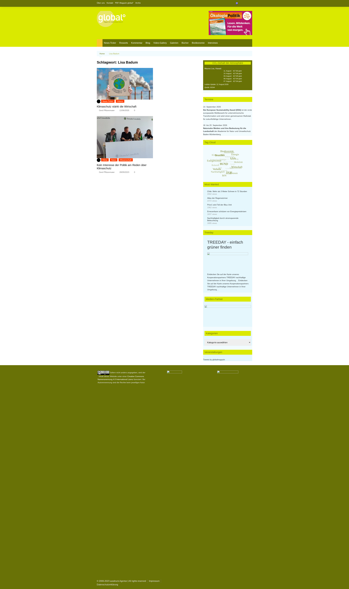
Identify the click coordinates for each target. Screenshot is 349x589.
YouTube (250, 3)
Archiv (138, 3)
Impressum (154, 581)
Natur (113, 160)
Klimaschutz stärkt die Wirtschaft (116, 106)
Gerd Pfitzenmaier (107, 110)
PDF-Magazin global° (124, 3)
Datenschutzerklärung (107, 584)
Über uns (101, 3)
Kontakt (110, 3)
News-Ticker (110, 43)
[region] (227, 313)
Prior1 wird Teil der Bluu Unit (219, 205)
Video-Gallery (160, 43)
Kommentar (136, 43)
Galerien (174, 43)
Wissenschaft (125, 160)
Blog (148, 43)
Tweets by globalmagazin (214, 359)
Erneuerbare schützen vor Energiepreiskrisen (226, 211)
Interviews (213, 43)
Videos (120, 101)
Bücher (185, 43)
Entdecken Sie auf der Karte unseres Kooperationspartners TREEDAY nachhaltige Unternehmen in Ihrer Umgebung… (226, 277)
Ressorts (123, 43)
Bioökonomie (198, 43)
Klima (105, 160)
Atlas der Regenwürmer (217, 198)
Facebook (241, 3)
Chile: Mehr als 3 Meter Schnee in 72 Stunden (227, 191)
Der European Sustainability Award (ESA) (222, 110)
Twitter (245, 3)
